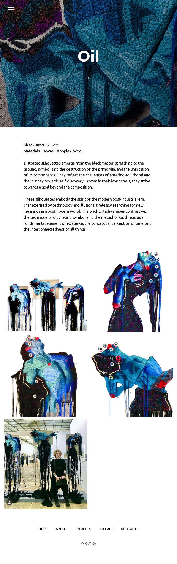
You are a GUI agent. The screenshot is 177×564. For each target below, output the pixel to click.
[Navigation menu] (11, 9)
